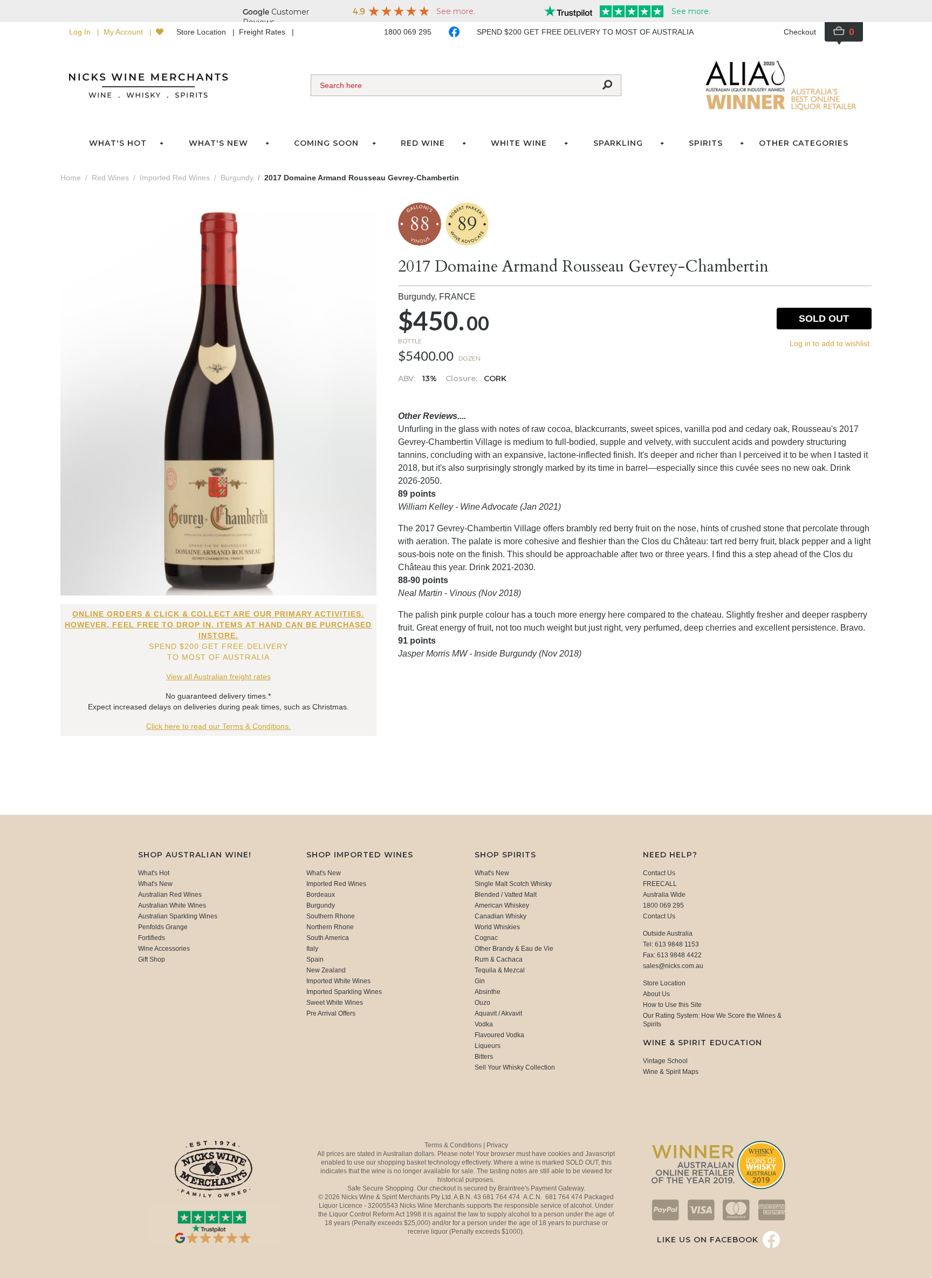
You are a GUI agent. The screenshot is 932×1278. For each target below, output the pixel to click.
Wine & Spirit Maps (670, 1072)
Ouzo (482, 1002)
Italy (312, 948)
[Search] (607, 85)
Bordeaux (320, 894)
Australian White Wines (172, 905)
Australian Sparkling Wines (177, 916)
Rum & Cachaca (499, 959)
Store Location (202, 32)
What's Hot (118, 143)
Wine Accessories (164, 948)
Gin (480, 981)
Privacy (497, 1145)
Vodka (484, 1024)
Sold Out (824, 318)
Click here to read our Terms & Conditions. (218, 726)
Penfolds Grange (163, 927)
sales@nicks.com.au (673, 966)
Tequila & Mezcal (500, 970)
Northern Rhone (330, 927)
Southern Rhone (330, 916)
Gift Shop (151, 959)
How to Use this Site (672, 1005)
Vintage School (665, 1061)
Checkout (800, 32)
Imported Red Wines (336, 884)
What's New (155, 884)
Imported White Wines (338, 981)
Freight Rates (263, 32)
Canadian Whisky (500, 916)
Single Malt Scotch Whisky (513, 884)
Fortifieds (151, 938)
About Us (656, 994)
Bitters (484, 1056)
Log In (81, 32)
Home (70, 177)
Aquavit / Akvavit (498, 1013)
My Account (124, 32)
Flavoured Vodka (499, 1035)
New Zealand (326, 970)
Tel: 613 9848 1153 (671, 944)
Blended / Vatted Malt (506, 894)
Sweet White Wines (334, 1002)
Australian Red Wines (170, 894)
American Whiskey (502, 905)
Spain (315, 959)
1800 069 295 (407, 32)
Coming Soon (326, 143)
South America (327, 938)
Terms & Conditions (453, 1145)
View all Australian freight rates (218, 676)
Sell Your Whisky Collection (515, 1067)
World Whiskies (497, 927)
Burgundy (320, 905)
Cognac (486, 938)
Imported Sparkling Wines (344, 992)
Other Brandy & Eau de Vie (514, 948)
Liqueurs (488, 1046)
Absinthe (488, 992)
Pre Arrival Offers (330, 1013)
